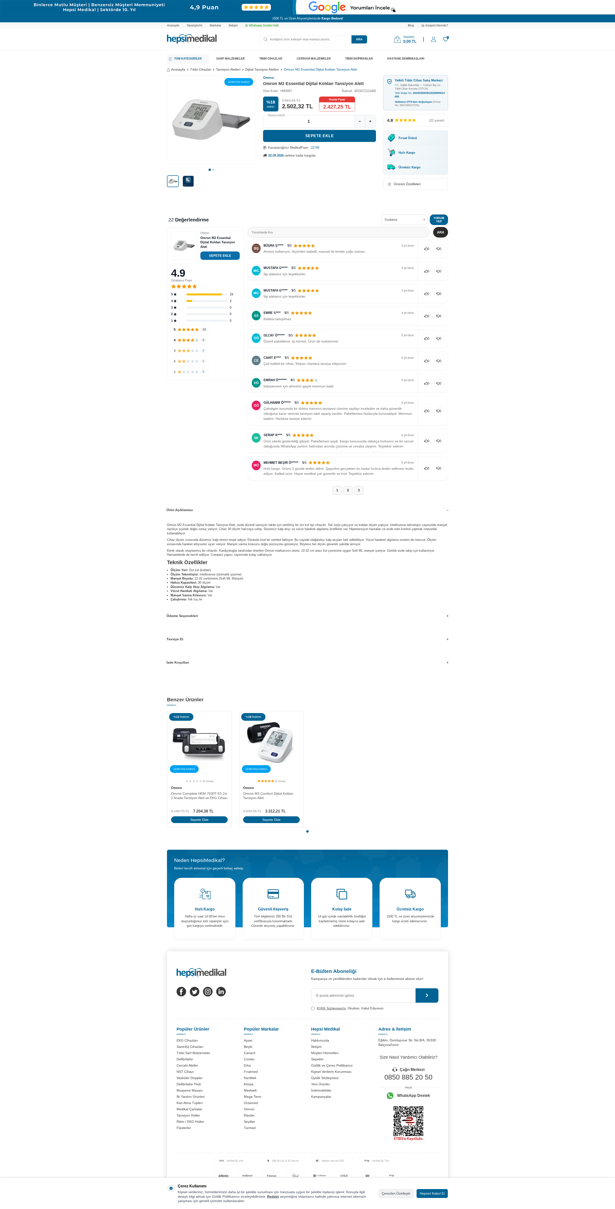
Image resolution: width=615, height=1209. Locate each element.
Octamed (251, 1103)
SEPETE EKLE (220, 255)
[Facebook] (181, 991)
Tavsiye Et (174, 639)
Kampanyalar (321, 1097)
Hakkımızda (320, 1040)
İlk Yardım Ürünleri (191, 1097)
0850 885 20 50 (408, 1077)
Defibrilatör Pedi (189, 1084)
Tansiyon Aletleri (228, 69)
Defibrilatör (185, 1059)
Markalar (215, 25)
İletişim (233, 25)
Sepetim (317, 1059)
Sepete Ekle (319, 136)
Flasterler (184, 1128)
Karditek (250, 1078)
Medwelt (250, 1090)
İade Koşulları (177, 662)
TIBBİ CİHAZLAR (270, 58)
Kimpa (248, 1084)
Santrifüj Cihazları (190, 1047)
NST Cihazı (185, 1072)
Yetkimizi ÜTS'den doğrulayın (417, 103)
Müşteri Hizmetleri (324, 1053)
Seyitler (249, 1122)
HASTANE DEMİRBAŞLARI (405, 58)
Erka (247, 1065)
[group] (211, 120)
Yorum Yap (438, 219)
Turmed (250, 1128)
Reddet (273, 1196)
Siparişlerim (194, 25)
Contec (249, 1059)
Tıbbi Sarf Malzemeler (193, 1053)
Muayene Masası (190, 1090)
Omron (268, 77)
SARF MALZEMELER (230, 58)
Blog (411, 25)
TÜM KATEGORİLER (188, 58)
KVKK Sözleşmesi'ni (331, 1008)
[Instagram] (208, 991)
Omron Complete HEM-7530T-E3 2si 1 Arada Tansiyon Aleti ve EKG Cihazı (199, 796)
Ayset (248, 1040)
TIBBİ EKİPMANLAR (359, 58)
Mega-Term (252, 1097)
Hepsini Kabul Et (432, 1193)
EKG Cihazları (187, 1040)
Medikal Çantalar (189, 1109)
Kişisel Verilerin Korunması (331, 1072)
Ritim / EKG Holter (190, 1122)
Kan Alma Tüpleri (190, 1103)
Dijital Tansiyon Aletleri (262, 69)
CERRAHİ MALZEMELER (314, 58)
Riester (249, 1115)
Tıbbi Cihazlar (200, 69)
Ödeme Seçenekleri (182, 616)
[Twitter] (194, 991)
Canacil (249, 1053)
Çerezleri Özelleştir (396, 1193)
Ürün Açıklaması (179, 510)
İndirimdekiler (321, 1090)
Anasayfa (173, 25)
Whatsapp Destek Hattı (264, 25)
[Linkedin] (221, 991)
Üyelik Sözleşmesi (324, 1078)
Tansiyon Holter (188, 1115)
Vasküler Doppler (190, 1078)
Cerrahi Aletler (187, 1065)
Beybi (248, 1047)
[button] (210, 170)
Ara (359, 39)
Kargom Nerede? (436, 25)
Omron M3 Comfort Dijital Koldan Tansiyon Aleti (268, 796)
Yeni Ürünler (320, 1084)
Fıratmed (251, 1072)
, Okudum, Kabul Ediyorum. (350, 1008)
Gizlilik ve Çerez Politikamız (332, 1065)
